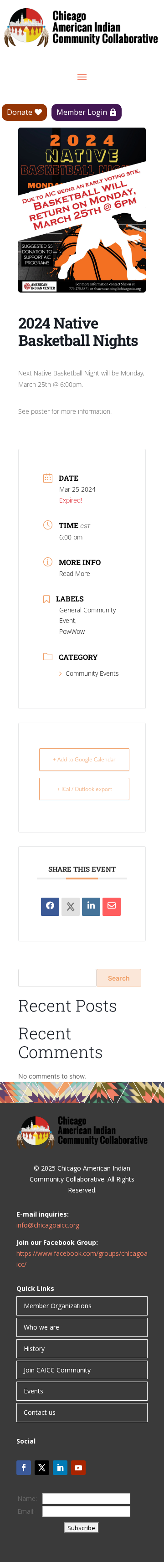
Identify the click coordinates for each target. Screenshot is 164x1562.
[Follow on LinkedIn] (60, 1467)
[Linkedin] (91, 907)
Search (119, 978)
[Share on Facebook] (50, 907)
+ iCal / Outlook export (84, 789)
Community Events (92, 673)
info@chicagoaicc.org (47, 1225)
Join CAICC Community (57, 1370)
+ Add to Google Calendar (84, 759)
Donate (19, 112)
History (34, 1348)
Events (33, 1391)
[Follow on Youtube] (78, 1467)
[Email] (111, 907)
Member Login (81, 112)
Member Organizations (58, 1305)
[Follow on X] (42, 1467)
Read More (74, 573)
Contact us (40, 1412)
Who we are (41, 1327)
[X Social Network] (71, 907)
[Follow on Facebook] (23, 1467)
